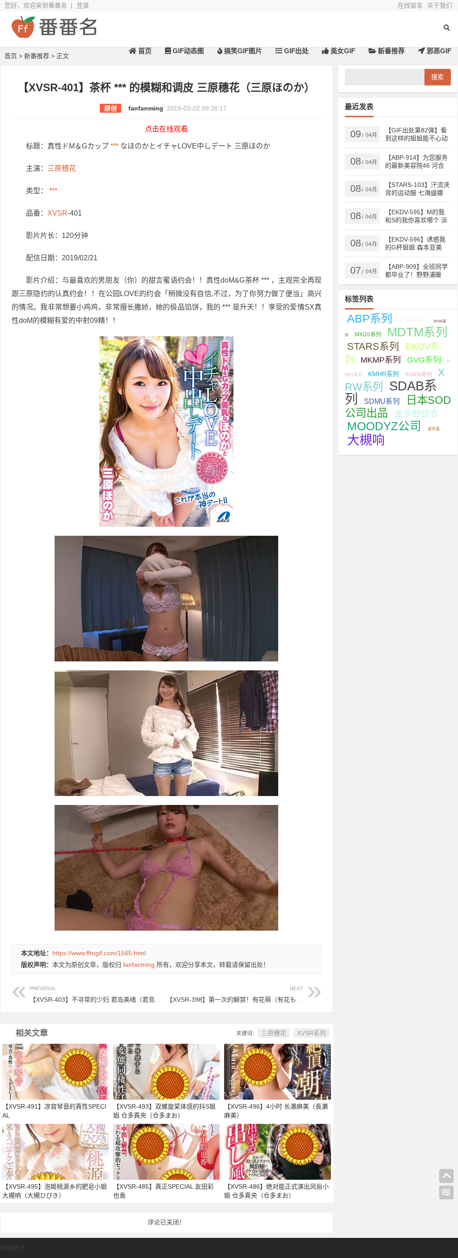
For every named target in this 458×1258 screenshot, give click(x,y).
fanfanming (145, 108)
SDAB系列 (391, 393)
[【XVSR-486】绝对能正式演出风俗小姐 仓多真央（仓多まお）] (277, 1151)
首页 (144, 51)
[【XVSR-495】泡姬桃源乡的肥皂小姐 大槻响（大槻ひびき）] (55, 1151)
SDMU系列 (382, 401)
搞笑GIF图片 (242, 51)
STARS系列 (373, 346)
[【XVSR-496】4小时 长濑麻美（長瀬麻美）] (277, 1071)
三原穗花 (61, 168)
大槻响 (366, 440)
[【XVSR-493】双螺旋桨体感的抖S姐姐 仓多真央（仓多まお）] (166, 1071)
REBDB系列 (418, 374)
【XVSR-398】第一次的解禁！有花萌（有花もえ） (237, 994)
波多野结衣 (416, 414)
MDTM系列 (417, 332)
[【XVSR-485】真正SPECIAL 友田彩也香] (166, 1151)
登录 (82, 5)
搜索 (437, 76)
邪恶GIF (438, 51)
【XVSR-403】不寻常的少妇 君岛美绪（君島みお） (102, 994)
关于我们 (439, 5)
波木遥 (434, 429)
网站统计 (12, 1247)
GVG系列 (424, 359)
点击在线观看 (166, 129)
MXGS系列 (368, 334)
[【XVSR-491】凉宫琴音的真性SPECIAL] (55, 1071)
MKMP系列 (380, 360)
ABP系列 (369, 318)
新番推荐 (390, 51)
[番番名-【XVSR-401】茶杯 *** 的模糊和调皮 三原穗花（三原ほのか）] (53, 35)
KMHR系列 (383, 374)
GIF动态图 (187, 51)
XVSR (57, 213)
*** (114, 146)
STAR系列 (413, 320)
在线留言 (410, 5)
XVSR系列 (311, 1033)
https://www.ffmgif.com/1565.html (99, 953)
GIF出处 (295, 51)
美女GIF (342, 51)
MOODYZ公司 (384, 426)
